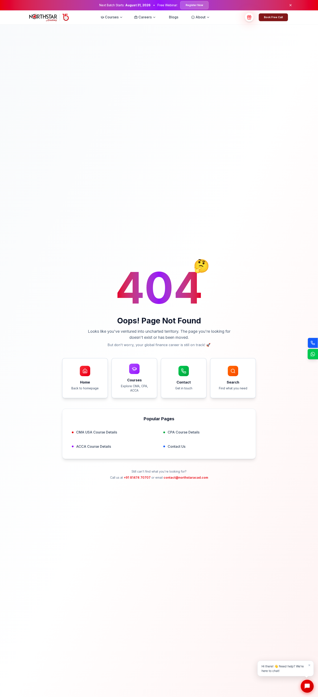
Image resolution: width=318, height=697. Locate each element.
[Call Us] (313, 343)
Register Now (194, 5)
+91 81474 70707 (137, 477)
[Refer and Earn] (249, 17)
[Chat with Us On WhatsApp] (313, 354)
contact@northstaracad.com (186, 477)
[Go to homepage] (49, 17)
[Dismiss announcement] (290, 5)
